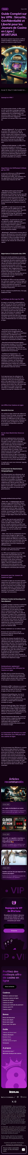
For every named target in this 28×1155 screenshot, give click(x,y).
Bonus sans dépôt (8, 1020)
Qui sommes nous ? (8, 1051)
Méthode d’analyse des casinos (12, 1053)
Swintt (23, 628)
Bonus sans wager (8, 1022)
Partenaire (6, 1043)
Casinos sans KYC (8, 1007)
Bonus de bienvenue (9, 1017)
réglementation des (16, 501)
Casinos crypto (7, 1009)
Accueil (3, 90)
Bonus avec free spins (9, 1024)
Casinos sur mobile (8, 1000)
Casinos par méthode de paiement (13, 1005)
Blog (9, 90)
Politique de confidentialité (14, 1144)
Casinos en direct (8, 1002)
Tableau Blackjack (8, 1035)
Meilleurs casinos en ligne (10, 996)
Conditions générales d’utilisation (14, 1142)
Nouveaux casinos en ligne (10, 998)
